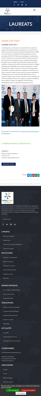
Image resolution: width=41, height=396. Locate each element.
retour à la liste (8, 164)
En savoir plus (7, 219)
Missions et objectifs (8, 236)
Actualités (6, 332)
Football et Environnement (10, 315)
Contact (15, 2)
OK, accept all (13, 390)
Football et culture (8, 274)
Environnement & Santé (9, 270)
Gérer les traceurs (8, 382)
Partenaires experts (8, 248)
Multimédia (6, 324)
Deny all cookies (29, 390)
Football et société (8, 319)
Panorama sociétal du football (11, 307)
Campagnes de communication (11, 341)
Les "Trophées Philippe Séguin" (11, 290)
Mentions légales (8, 378)
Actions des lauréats (8, 294)
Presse (22, 2)
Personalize (21, 393)
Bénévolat (6, 278)
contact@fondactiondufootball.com (11, 352)
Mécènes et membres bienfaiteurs (12, 244)
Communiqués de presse (10, 337)
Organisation (6, 240)
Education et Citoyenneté (10, 257)
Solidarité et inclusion (9, 266)
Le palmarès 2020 (8, 298)
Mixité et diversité (8, 261)
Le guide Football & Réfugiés (11, 311)
